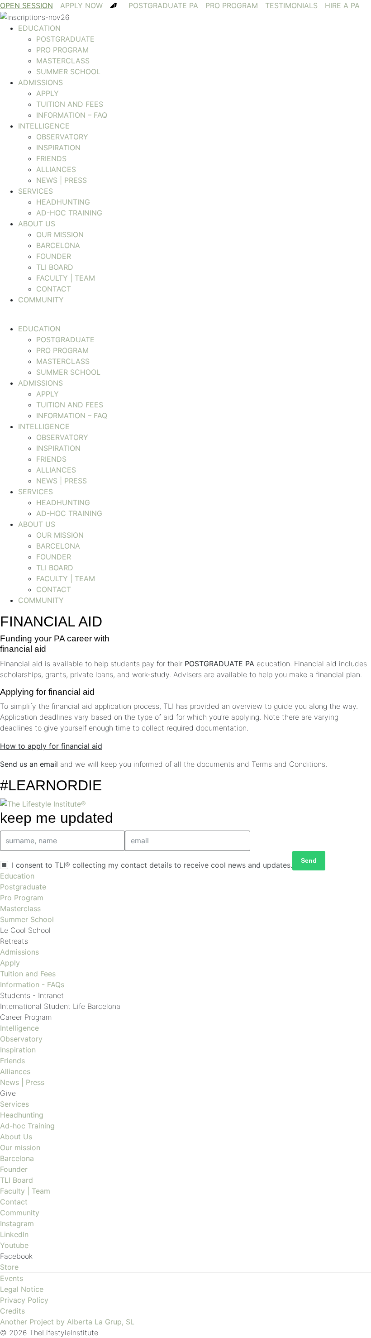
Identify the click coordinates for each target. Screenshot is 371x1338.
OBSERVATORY (62, 136)
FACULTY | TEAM (65, 277)
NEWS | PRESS (61, 180)
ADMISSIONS (40, 82)
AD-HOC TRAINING (69, 212)
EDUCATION (39, 28)
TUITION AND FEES (69, 104)
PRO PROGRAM (62, 49)
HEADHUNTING (63, 201)
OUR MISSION (60, 234)
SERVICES (35, 191)
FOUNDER (53, 256)
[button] (185, 317)
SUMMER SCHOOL (68, 71)
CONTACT (53, 288)
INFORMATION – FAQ (71, 114)
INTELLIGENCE (44, 125)
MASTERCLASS (63, 60)
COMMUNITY (41, 299)
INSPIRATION (58, 147)
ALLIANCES (56, 169)
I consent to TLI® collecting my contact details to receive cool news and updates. (152, 865)
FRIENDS (51, 158)
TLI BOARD (54, 267)
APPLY (47, 93)
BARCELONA (58, 245)
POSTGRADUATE (65, 38)
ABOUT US (36, 223)
